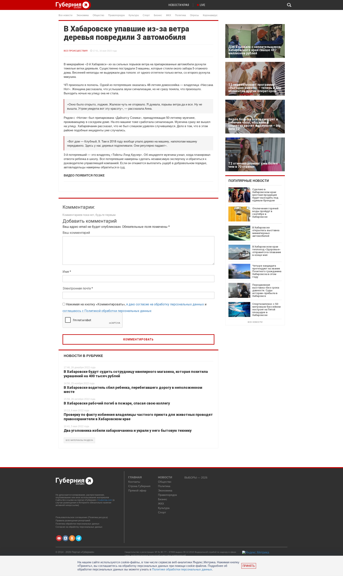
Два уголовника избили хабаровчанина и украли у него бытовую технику (128, 430)
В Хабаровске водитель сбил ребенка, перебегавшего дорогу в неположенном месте (133, 389)
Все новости (65, 15)
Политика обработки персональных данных (77, 523)
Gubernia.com (105, 500)
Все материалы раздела (79, 440)
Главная (135, 477)
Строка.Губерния (139, 486)
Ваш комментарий (76, 233)
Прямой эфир (137, 490)
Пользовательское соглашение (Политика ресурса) (82, 517)
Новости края (179, 5)
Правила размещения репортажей (73, 520)
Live (202, 5)
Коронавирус (210, 15)
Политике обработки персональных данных (182, 569)
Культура (134, 15)
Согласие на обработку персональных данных (79, 527)
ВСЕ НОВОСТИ (255, 322)
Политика (180, 15)
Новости (165, 477)
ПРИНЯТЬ (249, 565)
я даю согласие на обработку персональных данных (165, 304)
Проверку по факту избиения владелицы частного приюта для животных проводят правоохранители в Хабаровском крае (138, 416)
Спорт (146, 15)
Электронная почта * (78, 288)
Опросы (194, 15)
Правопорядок (116, 15)
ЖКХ (168, 15)
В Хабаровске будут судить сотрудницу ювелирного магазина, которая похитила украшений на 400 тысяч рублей (136, 373)
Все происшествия (76, 51)
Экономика (82, 15)
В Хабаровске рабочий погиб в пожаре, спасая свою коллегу (117, 403)
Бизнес (158, 15)
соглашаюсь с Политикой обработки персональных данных (107, 311)
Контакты (134, 481)
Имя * (67, 272)
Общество (98, 15)
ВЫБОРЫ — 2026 (195, 477)
